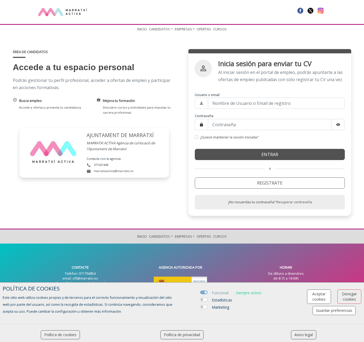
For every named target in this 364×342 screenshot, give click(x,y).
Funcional (220, 292)
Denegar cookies (349, 296)
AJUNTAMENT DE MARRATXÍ (120, 135)
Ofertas (204, 29)
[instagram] (320, 10)
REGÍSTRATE (269, 183)
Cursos (220, 29)
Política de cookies (60, 334)
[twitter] (310, 10)
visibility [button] (338, 124)
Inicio (142, 29)
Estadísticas (222, 300)
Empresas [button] (183, 29)
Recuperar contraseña (294, 202)
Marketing (220, 307)
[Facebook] (300, 10)
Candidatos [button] (159, 29)
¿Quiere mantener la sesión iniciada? (229, 137)
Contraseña (204, 115)
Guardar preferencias (334, 310)
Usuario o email (207, 94)
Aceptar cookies (319, 296)
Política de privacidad (182, 334)
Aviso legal (303, 334)
